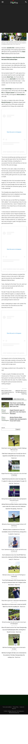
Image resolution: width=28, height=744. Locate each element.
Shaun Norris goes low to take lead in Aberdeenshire (14, 600)
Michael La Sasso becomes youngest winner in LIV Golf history (14, 525)
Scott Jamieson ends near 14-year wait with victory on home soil (14, 550)
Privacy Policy (15, 707)
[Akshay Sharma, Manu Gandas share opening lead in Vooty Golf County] (5, 419)
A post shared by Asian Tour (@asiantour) (15, 151)
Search (3, 427)
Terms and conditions (7, 707)
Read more (14, 458)
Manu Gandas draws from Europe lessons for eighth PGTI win (7, 392)
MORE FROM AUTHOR (19, 399)
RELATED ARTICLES (7, 399)
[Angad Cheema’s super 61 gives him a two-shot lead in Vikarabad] (5, 411)
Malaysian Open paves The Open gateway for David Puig (21, 392)
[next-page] (5, 425)
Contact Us (22, 707)
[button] (2, 2)
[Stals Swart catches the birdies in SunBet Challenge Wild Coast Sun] (5, 404)
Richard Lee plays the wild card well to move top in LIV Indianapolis (14, 622)
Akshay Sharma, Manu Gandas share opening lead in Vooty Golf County (18, 419)
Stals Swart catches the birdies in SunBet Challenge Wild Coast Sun (17, 404)
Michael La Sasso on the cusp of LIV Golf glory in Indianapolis (14, 575)
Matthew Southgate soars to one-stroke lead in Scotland (14, 648)
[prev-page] (2, 425)
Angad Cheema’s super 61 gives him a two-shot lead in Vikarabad (18, 411)
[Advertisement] (14, 19)
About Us (14, 708)
